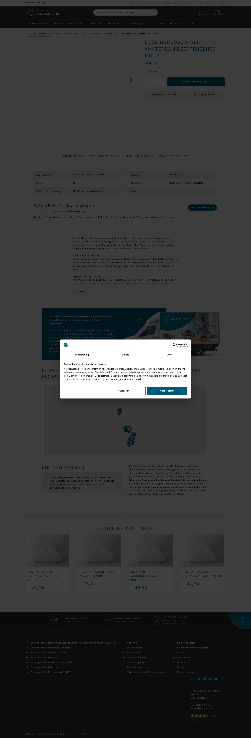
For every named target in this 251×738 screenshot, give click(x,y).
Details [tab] (125, 354)
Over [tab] (169, 354)
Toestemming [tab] (82, 354)
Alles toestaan (167, 390)
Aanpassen (123, 390)
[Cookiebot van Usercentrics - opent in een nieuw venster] (175, 345)
